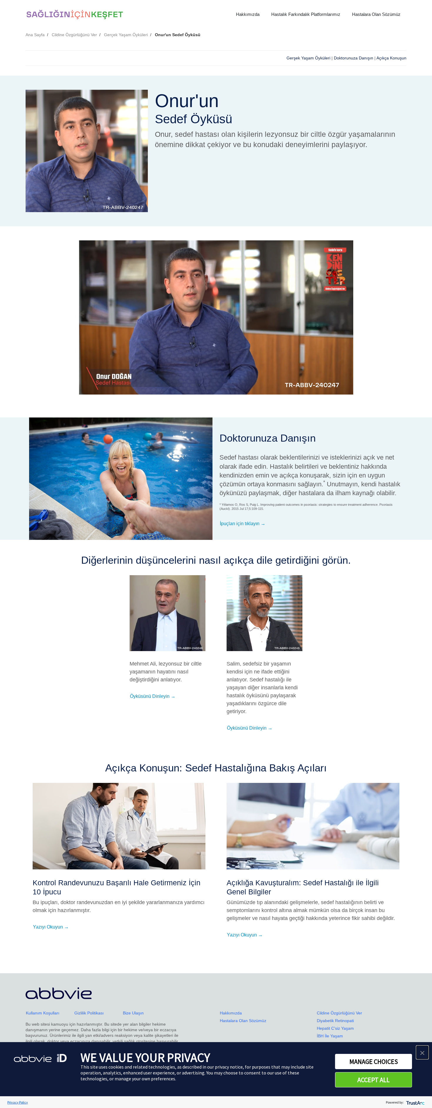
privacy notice (229, 1067)
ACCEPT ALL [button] (373, 1080)
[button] (422, 1052)
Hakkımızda (247, 14)
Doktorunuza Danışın (353, 58)
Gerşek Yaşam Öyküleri (308, 58)
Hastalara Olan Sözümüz (376, 14)
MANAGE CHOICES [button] (373, 1061)
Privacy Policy (17, 1102)
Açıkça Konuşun (391, 58)
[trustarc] (415, 1102)
